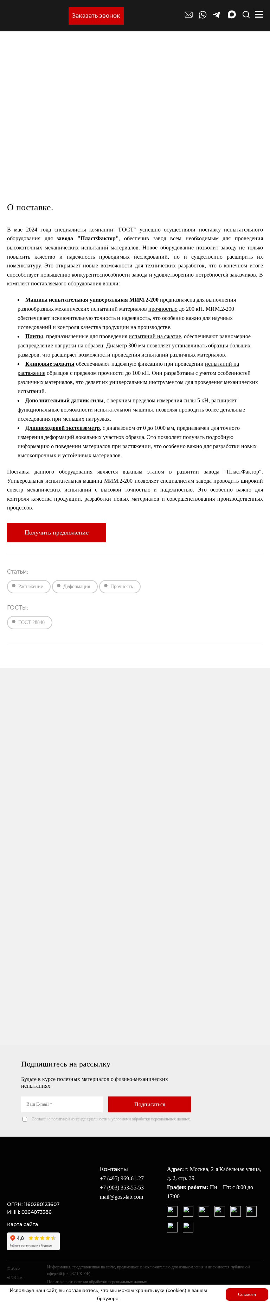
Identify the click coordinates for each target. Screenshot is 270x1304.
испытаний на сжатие (155, 336)
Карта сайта (22, 1224)
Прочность (121, 586)
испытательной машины (123, 410)
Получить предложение (57, 532)
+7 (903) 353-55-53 (122, 1188)
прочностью (163, 309)
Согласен (247, 1294)
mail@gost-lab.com (121, 1197)
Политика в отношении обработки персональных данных (97, 1281)
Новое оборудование (167, 248)
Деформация (76, 586)
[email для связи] (189, 17)
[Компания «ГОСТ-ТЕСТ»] (36, 15)
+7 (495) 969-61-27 (122, 1178)
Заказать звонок (96, 15)
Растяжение (30, 586)
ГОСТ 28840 (31, 622)
